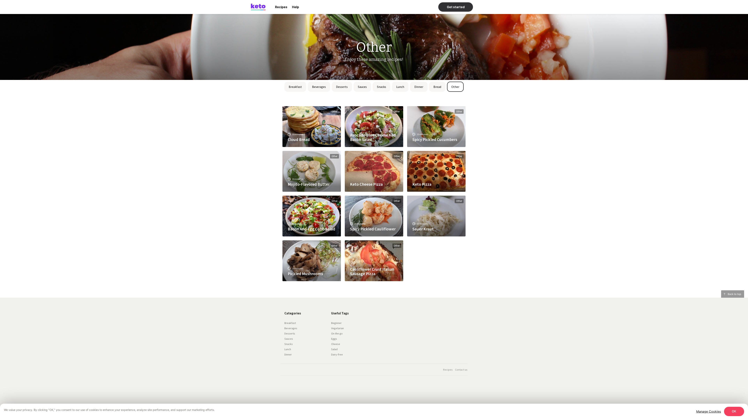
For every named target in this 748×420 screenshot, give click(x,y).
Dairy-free (337, 354)
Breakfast (295, 87)
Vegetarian (337, 328)
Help (295, 7)
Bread (437, 87)
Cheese (335, 344)
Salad (334, 349)
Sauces (362, 87)
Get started (456, 7)
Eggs (334, 338)
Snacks (381, 87)
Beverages (319, 87)
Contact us (461, 369)
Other (455, 87)
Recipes (281, 7)
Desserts (342, 87)
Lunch (400, 87)
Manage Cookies (708, 411)
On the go (337, 333)
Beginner (336, 323)
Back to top (734, 294)
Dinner (418, 87)
